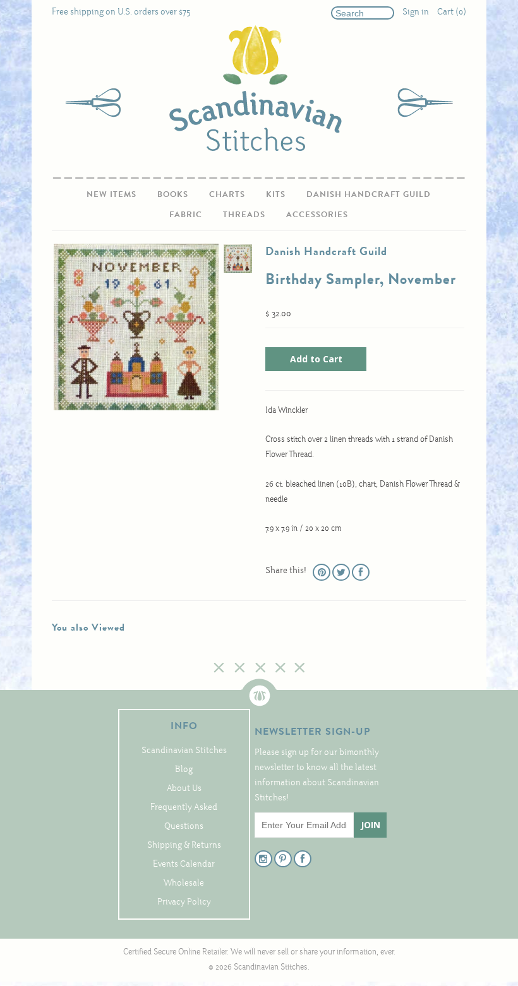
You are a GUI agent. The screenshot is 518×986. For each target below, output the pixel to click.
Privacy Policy (184, 902)
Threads (244, 214)
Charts (227, 194)
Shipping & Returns (184, 845)
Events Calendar (184, 864)
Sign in (415, 12)
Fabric (185, 214)
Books (172, 194)
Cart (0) (451, 12)
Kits (276, 194)
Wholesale (184, 883)
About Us (184, 788)
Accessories (317, 214)
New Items (111, 194)
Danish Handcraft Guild (368, 194)
